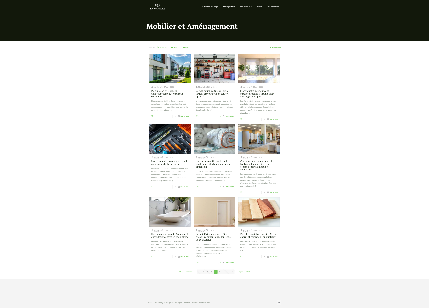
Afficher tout (276, 47)
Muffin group (169, 303)
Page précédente (186, 272)
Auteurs (186, 47)
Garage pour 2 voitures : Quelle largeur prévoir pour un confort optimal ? (212, 93)
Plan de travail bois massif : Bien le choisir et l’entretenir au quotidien (258, 235)
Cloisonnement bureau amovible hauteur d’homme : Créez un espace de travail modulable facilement (257, 165)
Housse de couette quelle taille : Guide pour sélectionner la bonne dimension (213, 164)
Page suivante (243, 272)
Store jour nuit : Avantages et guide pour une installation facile (169, 162)
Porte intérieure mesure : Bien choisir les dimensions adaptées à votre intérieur (213, 236)
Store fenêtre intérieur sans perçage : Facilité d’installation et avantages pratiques (257, 93)
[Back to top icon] (279, 302)
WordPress (205, 303)
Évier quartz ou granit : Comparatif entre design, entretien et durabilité (169, 235)
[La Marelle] (158, 6)
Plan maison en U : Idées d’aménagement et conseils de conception (167, 93)
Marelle (156, 87)
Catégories (163, 47)
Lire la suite (184, 116)
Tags (175, 47)
